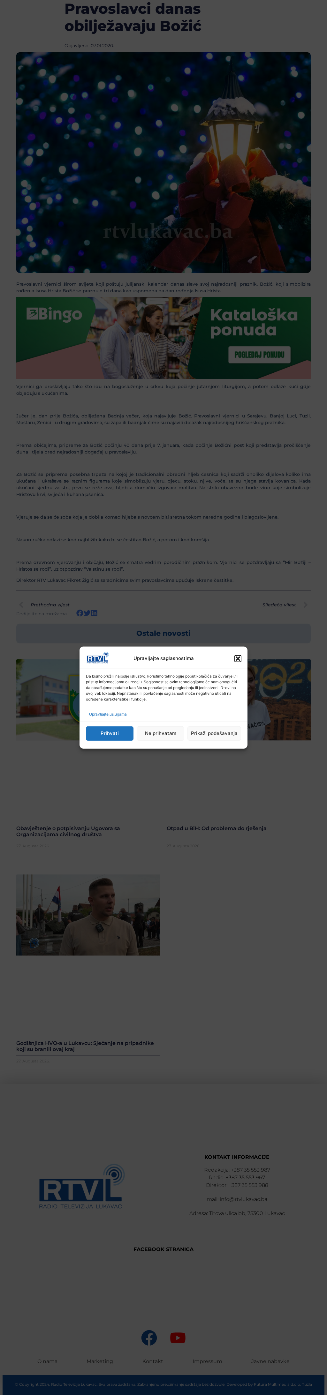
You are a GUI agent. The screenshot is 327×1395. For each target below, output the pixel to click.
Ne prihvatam (160, 733)
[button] (238, 658)
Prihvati (110, 733)
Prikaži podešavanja (214, 733)
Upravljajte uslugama (108, 714)
